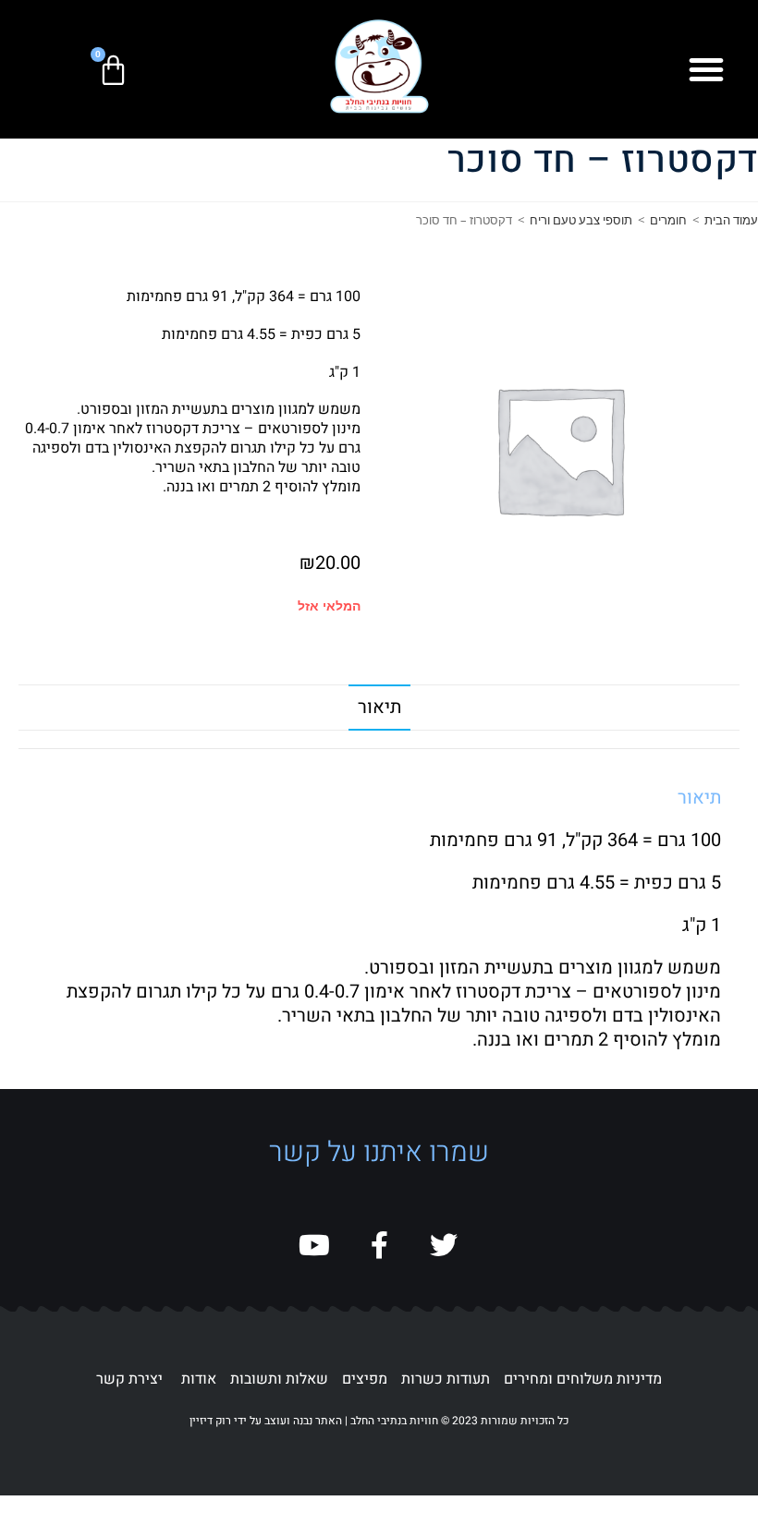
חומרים (668, 220)
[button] (706, 69)
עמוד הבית (731, 220)
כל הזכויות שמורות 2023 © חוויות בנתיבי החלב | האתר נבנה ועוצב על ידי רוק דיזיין (379, 1420)
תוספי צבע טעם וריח (581, 220)
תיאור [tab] (379, 707)
